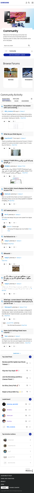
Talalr (6, 336)
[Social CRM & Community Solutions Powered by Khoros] (29, 470)
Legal (2, 484)
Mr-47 (6, 214)
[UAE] (5, 2)
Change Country (14, 487)
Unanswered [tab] (25, 101)
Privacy (3, 481)
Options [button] (29, 51)
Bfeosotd (7, 253)
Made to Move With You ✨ (11, 392)
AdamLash (7, 194)
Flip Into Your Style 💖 (10, 371)
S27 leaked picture (10, 210)
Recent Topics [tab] (6, 99)
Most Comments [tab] (6, 101)
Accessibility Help (6, 475)
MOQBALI (7, 166)
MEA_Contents (9, 111)
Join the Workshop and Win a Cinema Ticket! (12, 378)
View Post (23, 118)
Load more (16, 353)
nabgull (7, 241)
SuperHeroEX (8, 138)
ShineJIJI (9, 226)
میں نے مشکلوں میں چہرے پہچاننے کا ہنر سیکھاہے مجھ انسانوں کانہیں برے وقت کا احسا (17, 278)
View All (17, 357)
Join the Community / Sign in (17, 55)
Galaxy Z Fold (21, 166)
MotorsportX (8, 307)
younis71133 (10, 323)
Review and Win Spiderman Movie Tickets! (13, 363)
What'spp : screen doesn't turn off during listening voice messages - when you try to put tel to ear (18, 301)
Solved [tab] (16, 101)
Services (10, 80)
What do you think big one (13, 134)
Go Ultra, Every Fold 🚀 (10, 385)
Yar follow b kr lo (9, 237)
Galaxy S (22, 111)
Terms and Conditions (7, 478)
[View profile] (2, 111)
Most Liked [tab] (16, 99)
